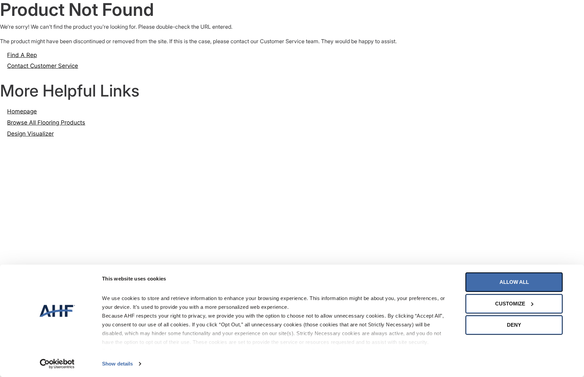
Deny (514, 325)
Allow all (514, 282)
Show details (117, 364)
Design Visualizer (30, 133)
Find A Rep (22, 55)
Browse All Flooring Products (46, 122)
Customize (510, 303)
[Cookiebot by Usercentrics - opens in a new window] (57, 364)
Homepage (22, 111)
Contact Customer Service (42, 65)
